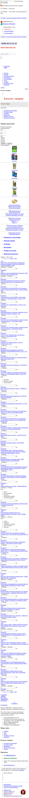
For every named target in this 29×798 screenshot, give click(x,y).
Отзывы (6, 82)
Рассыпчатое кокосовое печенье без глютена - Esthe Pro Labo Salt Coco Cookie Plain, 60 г (13, 281)
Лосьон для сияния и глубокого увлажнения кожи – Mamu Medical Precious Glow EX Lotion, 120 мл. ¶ (14, 567)
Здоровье (6, 113)
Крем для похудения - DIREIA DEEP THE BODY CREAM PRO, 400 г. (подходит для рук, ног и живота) (14, 626)
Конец (12, 258)
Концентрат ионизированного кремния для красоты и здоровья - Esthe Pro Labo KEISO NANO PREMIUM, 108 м (12, 264)
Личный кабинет (9, 31)
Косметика (7, 115)
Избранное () (7, 29)
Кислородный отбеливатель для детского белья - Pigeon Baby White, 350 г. (14, 358)
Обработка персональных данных (13, 786)
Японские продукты (9, 118)
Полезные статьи (8, 83)
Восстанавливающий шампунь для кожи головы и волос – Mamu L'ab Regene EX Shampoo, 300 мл (14, 599)
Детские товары (8, 112)
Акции (2, 87)
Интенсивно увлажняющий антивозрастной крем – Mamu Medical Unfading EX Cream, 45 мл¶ (14, 584)
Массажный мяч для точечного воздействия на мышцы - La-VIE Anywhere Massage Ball (13, 411)
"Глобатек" (21, 770)
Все (16, 258)
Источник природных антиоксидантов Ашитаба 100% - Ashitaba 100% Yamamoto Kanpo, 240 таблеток (14, 683)
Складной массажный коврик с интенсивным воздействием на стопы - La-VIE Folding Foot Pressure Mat (13, 420)
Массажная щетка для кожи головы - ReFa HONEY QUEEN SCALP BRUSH (12, 460)
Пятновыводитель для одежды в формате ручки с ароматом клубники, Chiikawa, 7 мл (14, 313)
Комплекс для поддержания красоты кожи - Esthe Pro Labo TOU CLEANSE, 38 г (14, 273)
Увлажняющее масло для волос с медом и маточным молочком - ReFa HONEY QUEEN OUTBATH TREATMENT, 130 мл (13, 452)
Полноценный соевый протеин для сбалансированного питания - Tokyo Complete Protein (13, 514)
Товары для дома (8, 116)
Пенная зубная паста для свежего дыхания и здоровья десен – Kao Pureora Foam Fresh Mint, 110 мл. (14, 534)
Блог (5, 732)
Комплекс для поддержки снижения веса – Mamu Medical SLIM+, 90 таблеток (14, 577)
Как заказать (7, 77)
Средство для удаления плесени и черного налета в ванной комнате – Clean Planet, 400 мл (14, 320)
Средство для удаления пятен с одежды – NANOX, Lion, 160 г (12, 343)
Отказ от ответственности (11, 787)
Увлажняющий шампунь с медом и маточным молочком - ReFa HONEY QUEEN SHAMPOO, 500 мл (14, 477)
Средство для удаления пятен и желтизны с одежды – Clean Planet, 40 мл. (12, 335)
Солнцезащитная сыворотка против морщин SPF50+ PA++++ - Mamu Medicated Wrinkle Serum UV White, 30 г (14, 551)
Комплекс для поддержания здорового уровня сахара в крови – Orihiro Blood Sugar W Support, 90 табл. (14, 644)
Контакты (6, 84)
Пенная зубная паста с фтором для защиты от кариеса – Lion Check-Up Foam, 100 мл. (13, 542)
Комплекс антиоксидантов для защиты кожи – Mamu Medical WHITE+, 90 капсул (13, 608)
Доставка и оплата (9, 76)
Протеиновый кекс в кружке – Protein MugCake (14, 486)
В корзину (4, 270)
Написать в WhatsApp (9, 23)
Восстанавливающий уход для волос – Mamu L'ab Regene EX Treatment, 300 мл (14, 616)
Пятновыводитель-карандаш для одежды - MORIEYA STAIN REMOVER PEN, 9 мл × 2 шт (14, 350)
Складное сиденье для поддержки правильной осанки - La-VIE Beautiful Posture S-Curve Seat (13, 373)
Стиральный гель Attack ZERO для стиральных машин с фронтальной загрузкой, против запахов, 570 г (14, 290)
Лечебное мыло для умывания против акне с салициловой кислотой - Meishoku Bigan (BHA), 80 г (14, 663)
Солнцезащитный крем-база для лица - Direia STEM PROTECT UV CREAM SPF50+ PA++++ (14, 634)
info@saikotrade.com (8, 47)
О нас (5, 80)
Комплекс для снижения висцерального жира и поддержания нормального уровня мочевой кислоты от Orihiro (14, 654)
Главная (6, 73)
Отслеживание (8, 79)
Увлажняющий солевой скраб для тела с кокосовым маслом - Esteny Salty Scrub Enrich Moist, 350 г (13, 672)
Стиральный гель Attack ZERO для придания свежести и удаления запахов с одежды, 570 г (13, 298)
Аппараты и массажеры (10, 110)
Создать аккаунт (8, 33)
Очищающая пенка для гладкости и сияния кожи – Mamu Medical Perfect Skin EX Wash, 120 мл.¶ (14, 559)
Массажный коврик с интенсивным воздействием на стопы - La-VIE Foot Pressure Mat (14, 428)
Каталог (6, 74)
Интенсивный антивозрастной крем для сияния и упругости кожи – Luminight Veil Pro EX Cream (14, 592)
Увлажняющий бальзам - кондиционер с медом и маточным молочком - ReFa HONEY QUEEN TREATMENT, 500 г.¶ (14, 468)
